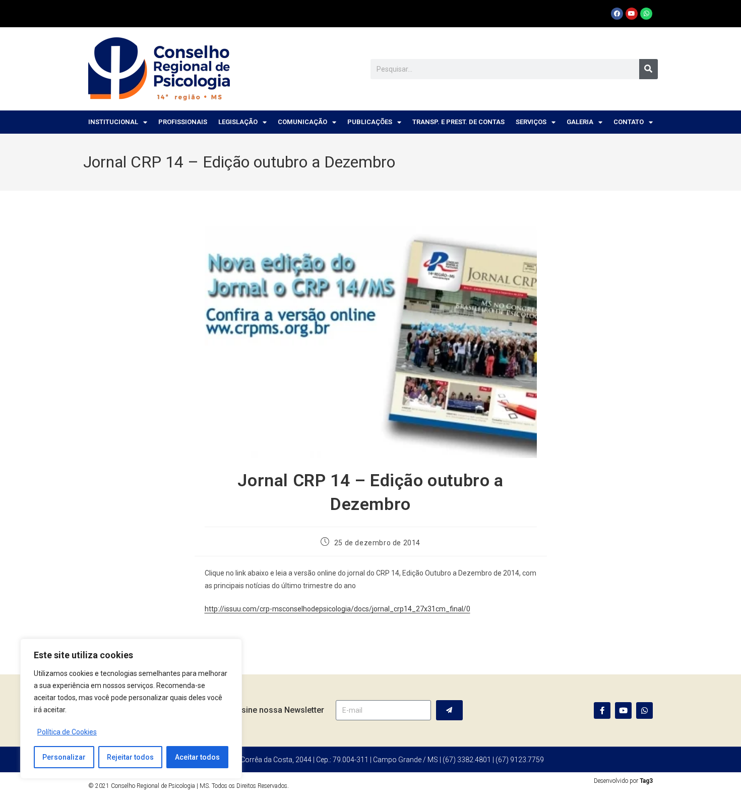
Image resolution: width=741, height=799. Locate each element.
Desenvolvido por (623, 780)
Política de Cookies (67, 732)
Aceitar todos (197, 757)
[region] (131, 709)
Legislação (238, 122)
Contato (628, 122)
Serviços (531, 122)
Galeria (580, 122)
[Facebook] (617, 14)
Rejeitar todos (130, 757)
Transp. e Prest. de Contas (458, 122)
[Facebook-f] (602, 710)
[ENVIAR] (449, 710)
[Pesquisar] (648, 69)
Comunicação (302, 122)
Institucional (113, 122)
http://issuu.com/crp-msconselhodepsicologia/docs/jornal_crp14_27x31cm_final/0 (337, 609)
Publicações (369, 122)
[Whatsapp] (646, 14)
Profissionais (182, 122)
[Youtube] (632, 14)
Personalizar (64, 757)
